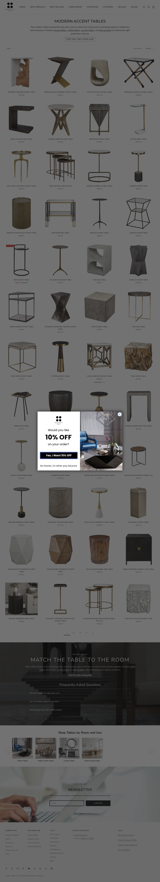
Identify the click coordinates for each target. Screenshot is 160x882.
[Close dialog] (120, 414)
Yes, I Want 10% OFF (59, 455)
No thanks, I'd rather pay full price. (58, 465)
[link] (58, 420)
